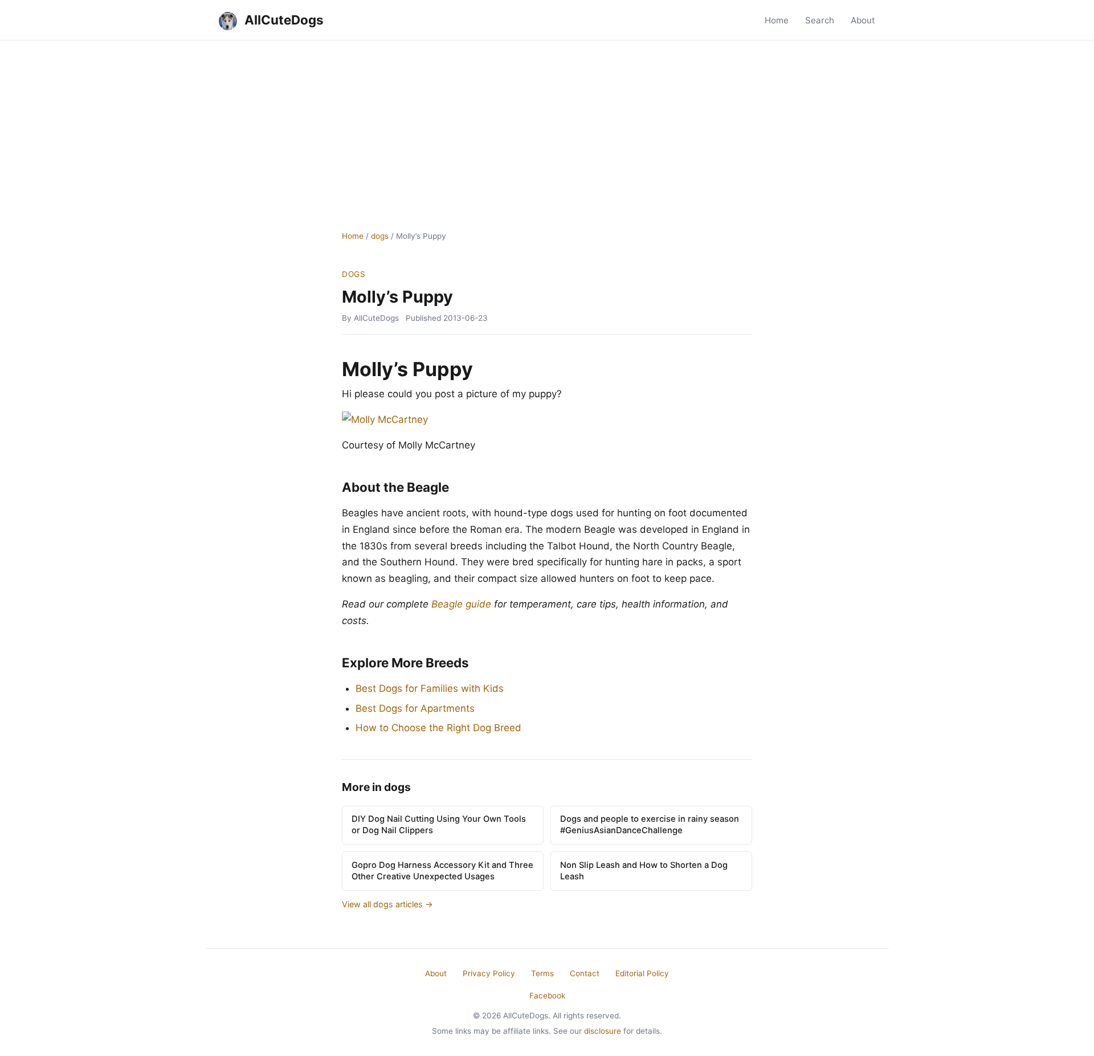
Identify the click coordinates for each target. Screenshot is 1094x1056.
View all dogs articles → (387, 904)
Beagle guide (461, 604)
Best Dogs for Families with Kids (430, 688)
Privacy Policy (489, 973)
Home (777, 20)
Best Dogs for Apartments (415, 708)
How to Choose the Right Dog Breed (438, 727)
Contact (584, 973)
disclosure (602, 1030)
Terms (542, 973)
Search (819, 20)
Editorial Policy (642, 973)
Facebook (547, 995)
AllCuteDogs (283, 19)
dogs (380, 235)
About (863, 20)
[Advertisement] (547, 126)
